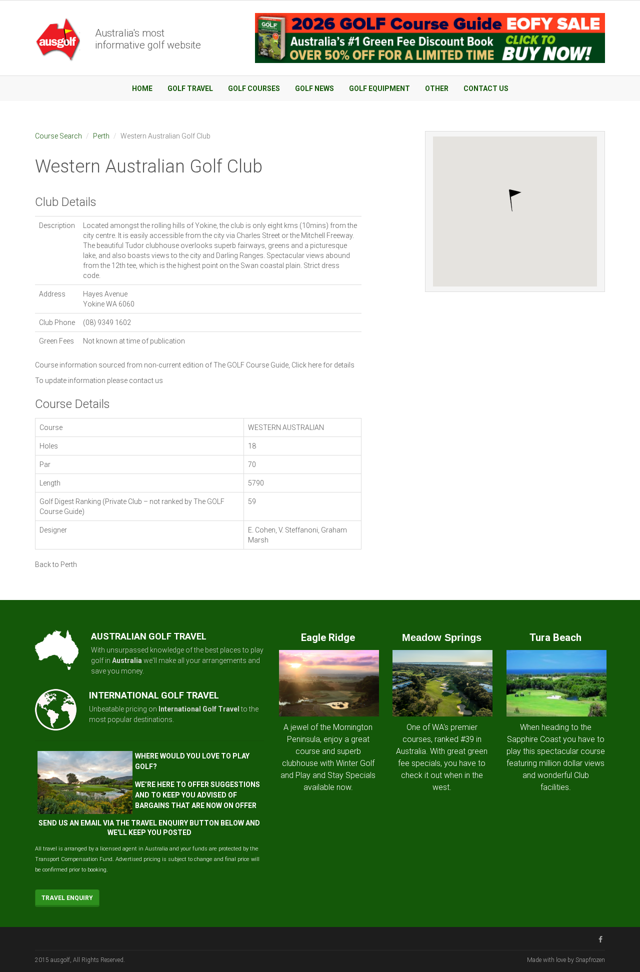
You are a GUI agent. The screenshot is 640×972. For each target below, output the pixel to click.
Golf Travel (190, 88)
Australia (127, 660)
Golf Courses (254, 88)
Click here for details (323, 365)
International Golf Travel (199, 709)
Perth (101, 136)
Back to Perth (56, 564)
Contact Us (486, 88)
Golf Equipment (379, 88)
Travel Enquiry (67, 898)
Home (142, 88)
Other (436, 88)
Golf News (314, 88)
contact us (146, 380)
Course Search (58, 136)
